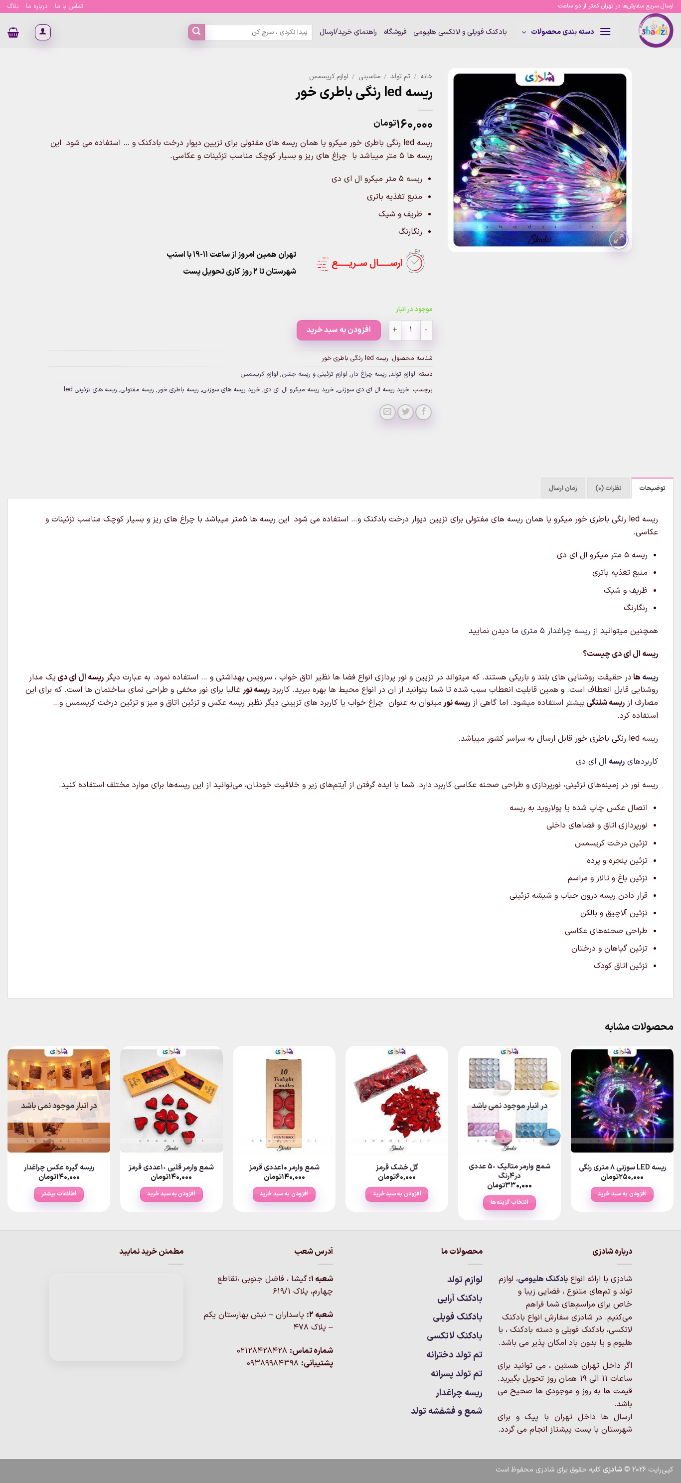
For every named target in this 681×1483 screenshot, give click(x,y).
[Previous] (673, 1137)
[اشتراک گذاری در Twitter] (405, 412)
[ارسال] (196, 32)
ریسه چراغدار (459, 1393)
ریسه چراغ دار (369, 374)
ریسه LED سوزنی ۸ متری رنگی (622, 1168)
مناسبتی (369, 76)
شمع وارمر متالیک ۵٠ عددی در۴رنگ (509, 1171)
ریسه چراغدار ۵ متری (555, 631)
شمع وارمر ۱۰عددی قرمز (284, 1168)
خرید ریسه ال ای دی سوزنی (373, 389)
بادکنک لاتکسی (455, 1336)
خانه (426, 76)
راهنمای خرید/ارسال (348, 32)
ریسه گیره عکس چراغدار (59, 1168)
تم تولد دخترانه (454, 1355)
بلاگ (13, 6)
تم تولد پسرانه (457, 1374)
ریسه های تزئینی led (90, 389)
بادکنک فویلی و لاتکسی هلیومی (460, 32)
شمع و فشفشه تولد (447, 1411)
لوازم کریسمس (328, 76)
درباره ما (37, 6)
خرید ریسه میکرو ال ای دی (299, 389)
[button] (566, 32)
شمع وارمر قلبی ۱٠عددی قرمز (171, 1168)
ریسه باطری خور (178, 389)
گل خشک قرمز (397, 1168)
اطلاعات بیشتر (58, 1193)
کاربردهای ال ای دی (617, 762)
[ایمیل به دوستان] (387, 412)
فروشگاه (395, 32)
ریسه (650, 677)
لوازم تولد (402, 374)
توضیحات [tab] (652, 488)
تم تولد (400, 76)
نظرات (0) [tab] (608, 488)
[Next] (7, 1137)
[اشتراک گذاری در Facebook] (423, 412)
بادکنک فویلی (458, 1317)
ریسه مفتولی (137, 389)
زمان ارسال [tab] (563, 488)
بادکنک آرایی (460, 1299)
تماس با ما (69, 6)
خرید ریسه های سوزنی (231, 389)
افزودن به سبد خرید (339, 330)
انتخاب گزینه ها (509, 1202)
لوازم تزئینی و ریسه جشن (314, 374)
